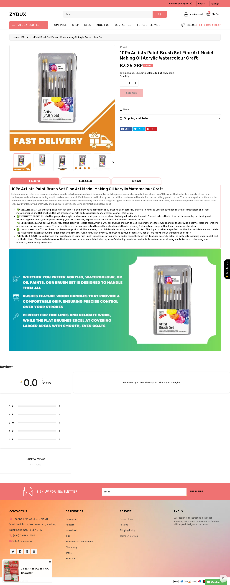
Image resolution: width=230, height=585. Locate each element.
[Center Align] (13, 25)
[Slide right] (113, 162)
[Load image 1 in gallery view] (22, 162)
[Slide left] (11, 162)
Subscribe (196, 491)
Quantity (124, 76)
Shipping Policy (128, 530)
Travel (69, 553)
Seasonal (70, 558)
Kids (68, 536)
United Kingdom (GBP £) (180, 3)
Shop (75, 24)
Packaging (71, 519)
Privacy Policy (127, 519)
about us (103, 24)
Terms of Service (148, 24)
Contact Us (217, 582)
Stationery (71, 547)
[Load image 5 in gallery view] (102, 162)
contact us (123, 24)
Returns (124, 524)
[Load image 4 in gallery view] (82, 162)
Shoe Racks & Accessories (79, 541)
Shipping (141, 73)
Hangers (70, 524)
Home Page (60, 24)
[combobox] (115, 14)
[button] (170, 118)
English (201, 3)
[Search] (160, 14)
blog (87, 24)
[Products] (11, 571)
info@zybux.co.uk (22, 541)
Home (16, 37)
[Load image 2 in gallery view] (42, 160)
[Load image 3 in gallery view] (62, 162)
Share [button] (126, 109)
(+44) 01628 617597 (24, 535)
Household (71, 530)
